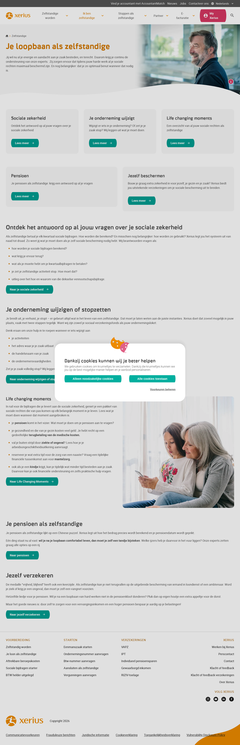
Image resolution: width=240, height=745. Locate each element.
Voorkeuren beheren (163, 389)
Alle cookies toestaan (152, 378)
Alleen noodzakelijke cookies (93, 378)
